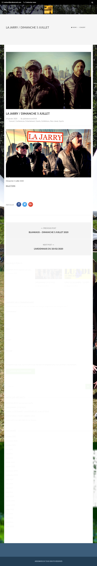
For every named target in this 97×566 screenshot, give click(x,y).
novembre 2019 (12, 471)
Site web (9, 351)
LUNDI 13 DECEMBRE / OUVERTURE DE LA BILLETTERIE (27, 412)
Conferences (20, 121)
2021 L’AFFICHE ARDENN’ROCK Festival (21, 420)
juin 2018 (9, 514)
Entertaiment (30, 121)
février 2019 (10, 501)
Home (75, 27)
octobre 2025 (11, 437)
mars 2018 (10, 527)
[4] (77, 274)
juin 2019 (9, 484)
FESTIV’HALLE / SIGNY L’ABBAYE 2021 (20, 416)
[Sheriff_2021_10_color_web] (48, 274)
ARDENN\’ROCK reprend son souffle (19, 270)
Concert (82, 27)
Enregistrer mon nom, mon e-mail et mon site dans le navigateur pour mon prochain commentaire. (41, 365)
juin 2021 (9, 449)
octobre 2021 (11, 445)
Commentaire (11, 311)
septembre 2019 (12, 475)
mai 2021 (9, 454)
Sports (61, 121)
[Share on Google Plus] (30, 204)
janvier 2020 (10, 467)
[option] (19, 272)
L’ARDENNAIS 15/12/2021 (45, 282)
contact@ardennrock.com (12, 2)
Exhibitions (45, 121)
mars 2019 (10, 497)
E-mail (9, 340)
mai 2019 (9, 488)
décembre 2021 (11, 441)
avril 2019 (9, 492)
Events (38, 121)
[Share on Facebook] (18, 204)
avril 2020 (9, 458)
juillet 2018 (10, 509)
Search (88, 386)
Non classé (54, 121)
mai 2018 (9, 518)
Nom (8, 329)
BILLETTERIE (10, 186)
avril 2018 (9, 522)
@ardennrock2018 (30, 119)
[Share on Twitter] (24, 204)
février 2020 (10, 462)
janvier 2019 (10, 505)
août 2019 (9, 479)
